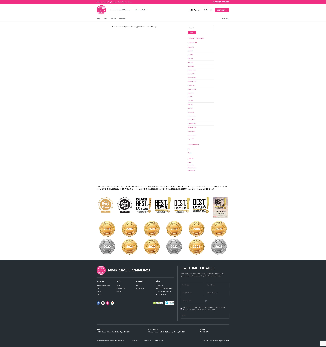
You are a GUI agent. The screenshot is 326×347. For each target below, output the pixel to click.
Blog (98, 18)
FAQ (105, 18)
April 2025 (190, 108)
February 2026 (191, 70)
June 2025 (190, 100)
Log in (189, 162)
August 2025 (191, 93)
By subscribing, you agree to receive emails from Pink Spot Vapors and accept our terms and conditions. (204, 308)
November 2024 (192, 127)
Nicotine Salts (140, 10)
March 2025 (191, 112)
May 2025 (190, 104)
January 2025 (191, 119)
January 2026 (191, 74)
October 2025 (191, 85)
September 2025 (192, 89)
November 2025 (192, 81)
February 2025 (191, 116)
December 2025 (192, 77)
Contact (113, 18)
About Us (122, 18)
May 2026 (190, 58)
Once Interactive (119, 341)
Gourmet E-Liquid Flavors (120, 10)
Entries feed (191, 165)
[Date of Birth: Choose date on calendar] (206, 301)
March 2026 (191, 66)
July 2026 (190, 51)
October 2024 (191, 131)
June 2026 (190, 54)
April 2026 (190, 62)
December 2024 (192, 123)
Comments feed (192, 167)
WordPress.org (191, 170)
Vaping (189, 153)
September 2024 (192, 135)
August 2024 (191, 139)
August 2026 (191, 47)
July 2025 (190, 97)
